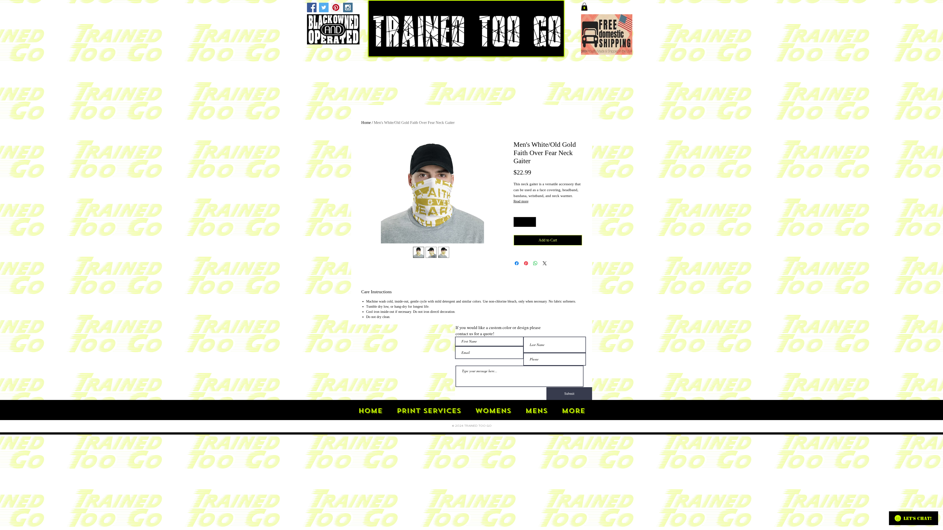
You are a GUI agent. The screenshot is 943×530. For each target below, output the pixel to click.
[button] (584, 7)
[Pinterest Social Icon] (336, 7)
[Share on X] (545, 263)
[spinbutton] (524, 222)
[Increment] (531, 222)
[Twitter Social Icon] (324, 7)
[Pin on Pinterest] (526, 263)
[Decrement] (518, 222)
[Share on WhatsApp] (535, 263)
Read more (520, 201)
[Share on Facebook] (517, 263)
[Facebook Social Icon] (312, 7)
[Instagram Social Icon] (348, 7)
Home (366, 122)
